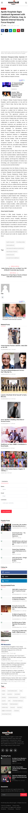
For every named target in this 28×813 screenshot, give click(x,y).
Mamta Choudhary (16, 546)
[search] (26, 2)
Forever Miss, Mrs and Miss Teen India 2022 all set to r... (19, 525)
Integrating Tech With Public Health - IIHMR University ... (19, 631)
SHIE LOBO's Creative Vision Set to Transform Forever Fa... (19, 591)
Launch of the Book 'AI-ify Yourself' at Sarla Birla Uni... (14, 395)
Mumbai (4, 697)
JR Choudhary (15, 780)
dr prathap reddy (20, 242)
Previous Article (15, 266)
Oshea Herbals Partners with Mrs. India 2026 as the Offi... (14, 346)
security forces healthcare (12, 258)
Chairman (16, 710)
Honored (12, 707)
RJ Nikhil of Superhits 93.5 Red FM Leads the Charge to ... (19, 616)
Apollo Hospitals (10, 242)
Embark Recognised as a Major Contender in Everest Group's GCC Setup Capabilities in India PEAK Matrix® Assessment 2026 (13, 672)
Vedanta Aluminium (13, 697)
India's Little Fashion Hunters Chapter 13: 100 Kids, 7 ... (13, 469)
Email (2, 493)
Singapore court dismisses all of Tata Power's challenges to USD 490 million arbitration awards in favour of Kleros (13, 657)
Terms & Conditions (6, 805)
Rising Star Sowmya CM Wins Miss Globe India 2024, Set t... (19, 607)
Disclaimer (3, 809)
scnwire (2, 472)
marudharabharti (4, 349)
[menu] (2, 2)
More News (4, 683)
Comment (3, 499)
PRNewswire (11, 809)
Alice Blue (19, 707)
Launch (3, 700)
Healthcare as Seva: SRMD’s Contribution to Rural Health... (14, 445)
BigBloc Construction (7, 710)
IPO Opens (22, 697)
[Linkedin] (11, 750)
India (21, 690)
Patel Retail (4, 704)
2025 (9, 700)
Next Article (13, 273)
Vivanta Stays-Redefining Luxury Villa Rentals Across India (19, 551)
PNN (2, 293)
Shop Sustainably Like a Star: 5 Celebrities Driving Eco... (19, 598)
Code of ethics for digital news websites (11, 807)
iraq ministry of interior (11, 251)
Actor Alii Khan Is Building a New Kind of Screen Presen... (12, 420)
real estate (17, 694)
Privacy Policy (16, 805)
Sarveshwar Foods (6, 714)
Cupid (3, 694)
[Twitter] (7, 750)
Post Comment (6, 511)
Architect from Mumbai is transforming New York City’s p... (19, 760)
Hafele (3, 690)
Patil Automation (14, 704)
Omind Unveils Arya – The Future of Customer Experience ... (18, 534)
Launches (9, 694)
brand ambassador (12, 690)
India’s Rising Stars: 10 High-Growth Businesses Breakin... (19, 559)
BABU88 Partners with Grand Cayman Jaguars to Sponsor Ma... (19, 543)
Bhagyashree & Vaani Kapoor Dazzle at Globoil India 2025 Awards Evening (14, 275)
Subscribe (23, 794)
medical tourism (10, 254)
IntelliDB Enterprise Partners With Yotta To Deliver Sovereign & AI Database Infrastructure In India (14, 678)
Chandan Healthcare (18, 700)
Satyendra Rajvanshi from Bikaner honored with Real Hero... (19, 777)
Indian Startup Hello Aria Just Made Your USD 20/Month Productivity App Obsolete (14, 269)
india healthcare (10, 245)
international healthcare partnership (15, 248)
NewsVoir (18, 809)
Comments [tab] (5, 481)
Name (2, 486)
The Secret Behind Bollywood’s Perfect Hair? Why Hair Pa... (12, 371)
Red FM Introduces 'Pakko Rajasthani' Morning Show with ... (19, 624)
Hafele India (5, 707)
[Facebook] (3, 750)
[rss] (15, 750)
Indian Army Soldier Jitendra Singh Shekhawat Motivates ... (19, 768)
